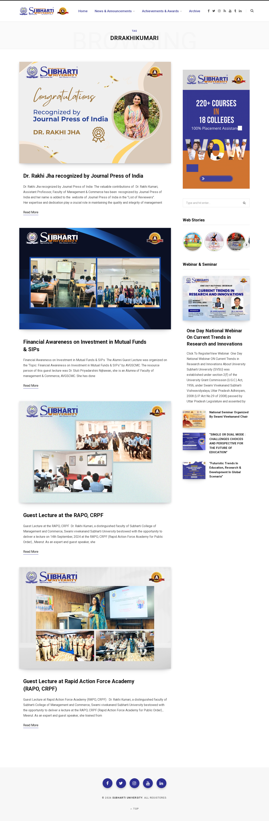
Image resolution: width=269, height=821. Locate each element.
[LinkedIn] (161, 783)
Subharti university (127, 797)
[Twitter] (121, 783)
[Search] (250, 10)
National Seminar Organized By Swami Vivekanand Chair (229, 414)
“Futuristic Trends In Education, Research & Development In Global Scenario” (225, 470)
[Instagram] (134, 783)
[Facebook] (107, 783)
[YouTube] (148, 783)
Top (136, 808)
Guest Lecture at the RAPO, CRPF (63, 515)
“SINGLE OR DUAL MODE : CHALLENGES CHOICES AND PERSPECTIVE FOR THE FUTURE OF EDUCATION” (227, 443)
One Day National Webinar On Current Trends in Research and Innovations (214, 337)
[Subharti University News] (44, 11)
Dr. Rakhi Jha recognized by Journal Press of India (83, 176)
